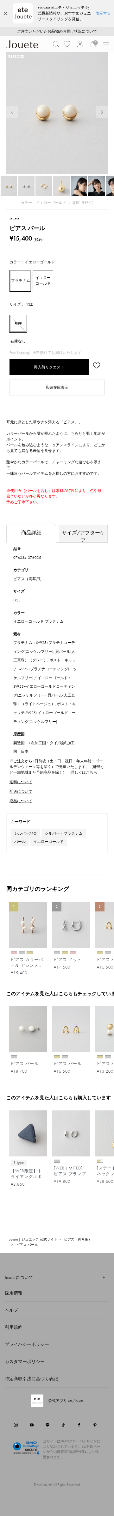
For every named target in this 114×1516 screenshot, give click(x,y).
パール (20, 841)
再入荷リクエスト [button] (49, 367)
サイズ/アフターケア (83, 536)
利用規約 (13, 1327)
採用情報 (13, 1293)
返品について (21, 801)
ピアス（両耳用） (28, 578)
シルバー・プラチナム (64, 833)
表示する (103, 13)
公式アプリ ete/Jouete (66, 1400)
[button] (56, 44)
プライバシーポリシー (27, 1344)
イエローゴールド (48, 841)
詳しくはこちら (84, 772)
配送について (21, 791)
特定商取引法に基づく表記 (31, 1378)
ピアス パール (27, 1244)
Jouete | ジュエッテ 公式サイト (33, 1239)
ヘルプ (11, 1310)
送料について (21, 781)
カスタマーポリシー (25, 1361)
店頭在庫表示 (57, 387)
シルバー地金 (25, 833)
